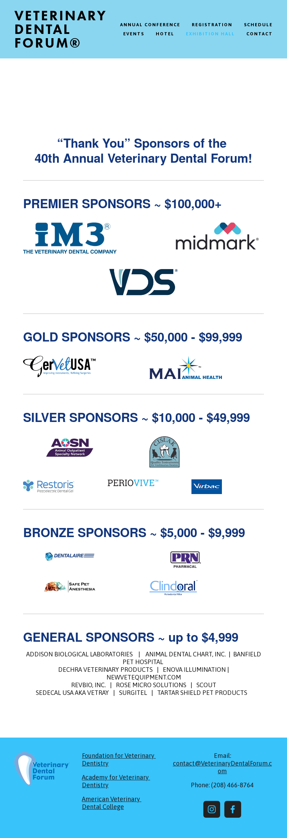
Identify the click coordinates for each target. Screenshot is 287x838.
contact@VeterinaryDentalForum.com (222, 767)
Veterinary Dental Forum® (60, 29)
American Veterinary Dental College (111, 802)
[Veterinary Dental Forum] (211, 809)
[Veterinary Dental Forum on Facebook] (232, 809)
